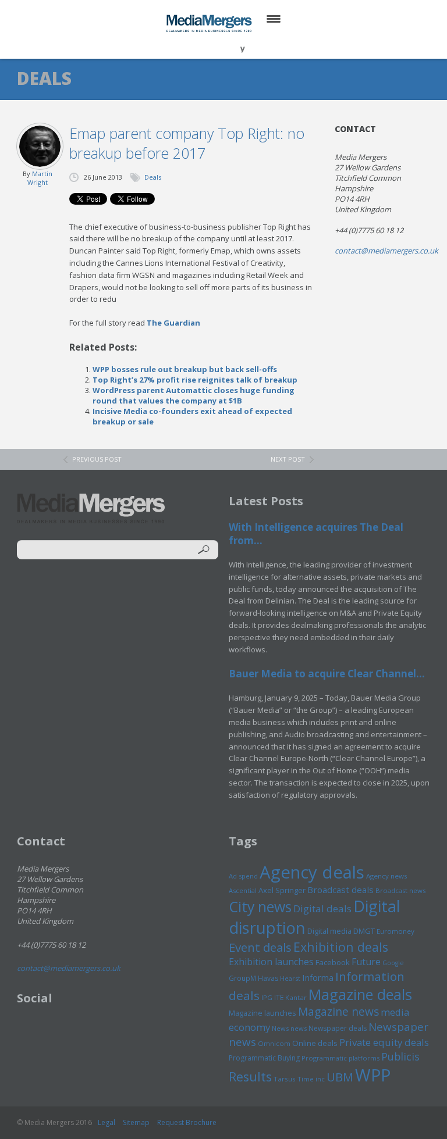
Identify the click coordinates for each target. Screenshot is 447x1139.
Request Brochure (187, 1122)
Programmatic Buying (264, 1058)
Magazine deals (360, 994)
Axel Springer (282, 890)
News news (289, 1028)
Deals (152, 177)
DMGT (364, 931)
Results (250, 1076)
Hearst (290, 978)
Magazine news (338, 1011)
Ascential (243, 890)
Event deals (260, 947)
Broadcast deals (340, 889)
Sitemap (136, 1122)
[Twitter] (207, 46)
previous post (97, 459)
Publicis (400, 1056)
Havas (268, 978)
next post (288, 459)
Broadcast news (400, 890)
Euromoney (395, 931)
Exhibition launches (271, 961)
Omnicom (274, 1043)
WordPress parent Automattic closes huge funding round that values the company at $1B (194, 395)
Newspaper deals (337, 1028)
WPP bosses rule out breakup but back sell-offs (185, 369)
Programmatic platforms (340, 1058)
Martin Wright (39, 178)
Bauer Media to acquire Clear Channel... (327, 673)
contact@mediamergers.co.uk (386, 250)
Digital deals (322, 908)
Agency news (386, 876)
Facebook (332, 962)
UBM (340, 1077)
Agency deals (312, 872)
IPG (266, 997)
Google (393, 963)
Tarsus (285, 1078)
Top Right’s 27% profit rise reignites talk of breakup (195, 379)
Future (366, 961)
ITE (278, 997)
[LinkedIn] (235, 46)
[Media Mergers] (210, 23)
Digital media (329, 931)
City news (260, 906)
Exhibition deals (340, 946)
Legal (106, 1122)
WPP (373, 1074)
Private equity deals (384, 1042)
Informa (318, 977)
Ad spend (243, 876)
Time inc (311, 1078)
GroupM (242, 978)
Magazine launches (262, 1013)
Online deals (315, 1043)
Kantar (296, 997)
